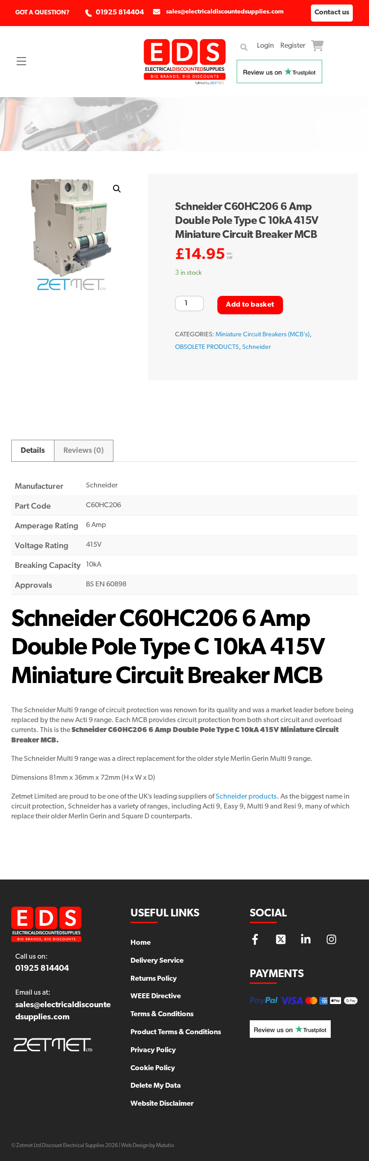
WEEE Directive (155, 996)
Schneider (256, 347)
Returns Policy (153, 978)
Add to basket (250, 304)
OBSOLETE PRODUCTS (207, 347)
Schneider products (246, 796)
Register (292, 45)
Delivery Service (157, 961)
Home (140, 943)
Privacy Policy (153, 1050)
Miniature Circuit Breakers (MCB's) (263, 334)
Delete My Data (155, 1086)
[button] (117, 189)
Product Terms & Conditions (175, 1032)
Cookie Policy (152, 1068)
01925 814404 (120, 12)
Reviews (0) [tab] (83, 451)
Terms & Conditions (162, 1014)
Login (265, 45)
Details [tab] (33, 451)
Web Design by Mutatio (147, 1145)
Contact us (332, 12)
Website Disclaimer (162, 1103)
